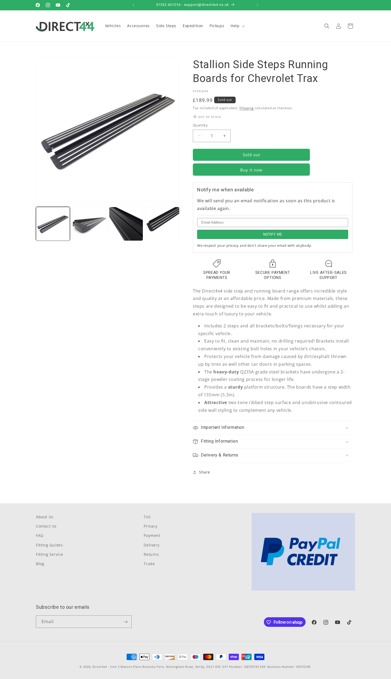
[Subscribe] (125, 622)
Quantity (200, 125)
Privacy (150, 526)
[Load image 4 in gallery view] (163, 224)
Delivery (151, 545)
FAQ (40, 535)
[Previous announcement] (133, 5)
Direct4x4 (99, 667)
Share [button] (204, 472)
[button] (237, 25)
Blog (40, 563)
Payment (152, 535)
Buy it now (251, 169)
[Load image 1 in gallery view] (53, 224)
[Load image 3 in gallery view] (126, 224)
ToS (147, 516)
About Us (44, 516)
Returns (151, 554)
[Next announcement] (257, 5)
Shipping (246, 108)
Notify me (272, 234)
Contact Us (46, 526)
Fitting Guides (49, 545)
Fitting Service (49, 554)
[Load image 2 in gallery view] (90, 224)
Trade (149, 563)
